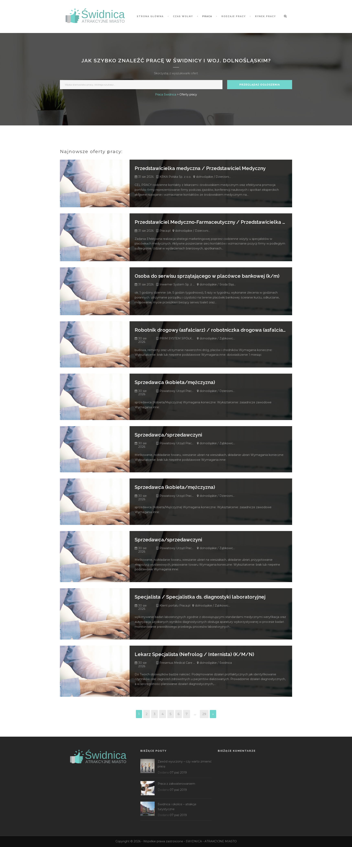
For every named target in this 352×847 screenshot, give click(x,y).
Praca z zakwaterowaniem (176, 784)
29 (204, 714)
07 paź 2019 (178, 772)
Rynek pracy (265, 16)
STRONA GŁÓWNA (150, 16)
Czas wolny (183, 16)
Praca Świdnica (165, 94)
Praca (207, 16)
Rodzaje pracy (233, 16)
